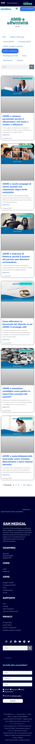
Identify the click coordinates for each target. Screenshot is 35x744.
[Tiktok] (11, 641)
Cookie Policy (7, 625)
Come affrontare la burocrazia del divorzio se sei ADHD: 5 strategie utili (17, 324)
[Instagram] (6, 641)
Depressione (8, 60)
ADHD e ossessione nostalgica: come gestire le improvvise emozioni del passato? (16, 392)
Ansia (24, 56)
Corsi (4, 588)
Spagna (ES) (7, 558)
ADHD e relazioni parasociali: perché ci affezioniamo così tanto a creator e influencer (15, 120)
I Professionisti (8, 590)
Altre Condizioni (8, 609)
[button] (16, 8)
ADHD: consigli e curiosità (13, 46)
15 (24, 485)
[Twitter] (29, 641)
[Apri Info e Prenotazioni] (18, 3)
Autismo (20, 60)
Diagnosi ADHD (8, 583)
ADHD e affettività (10, 51)
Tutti (4, 37)
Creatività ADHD (24, 42)
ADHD (6, 690)
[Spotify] (24, 641)
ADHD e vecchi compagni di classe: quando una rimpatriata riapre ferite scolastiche (16, 188)
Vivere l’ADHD (8, 42)
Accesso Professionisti (10, 611)
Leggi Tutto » (6, 135)
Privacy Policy (7, 623)
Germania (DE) (8, 556)
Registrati (6, 571)
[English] (2, 3)
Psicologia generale (10, 56)
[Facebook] (15, 641)
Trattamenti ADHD (9, 585)
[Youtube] (20, 641)
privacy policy (17, 696)
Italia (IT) (6, 554)
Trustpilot (8, 658)
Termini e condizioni (9, 628)
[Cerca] (31, 67)
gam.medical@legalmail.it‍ (17, 724)
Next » (29, 485)
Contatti (5, 606)
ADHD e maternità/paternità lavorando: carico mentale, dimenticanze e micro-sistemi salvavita (17, 460)
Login (5, 569)
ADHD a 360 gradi (17, 37)
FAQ (4, 604)
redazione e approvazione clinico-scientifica (15, 510)
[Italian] (4, 3)
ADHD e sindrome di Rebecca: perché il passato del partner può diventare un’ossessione (16, 258)
